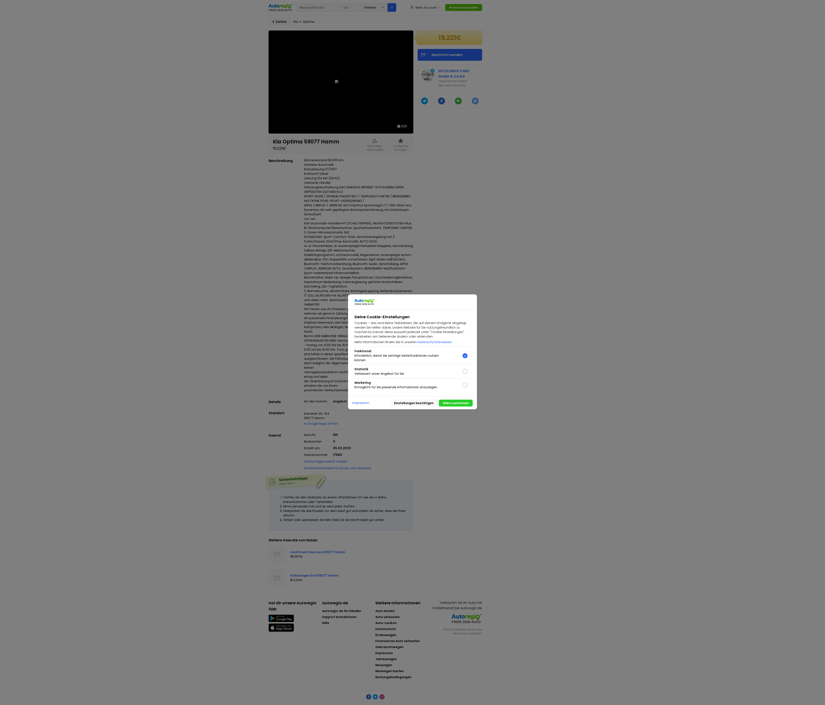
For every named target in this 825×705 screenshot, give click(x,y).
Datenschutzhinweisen (435, 342)
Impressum (360, 403)
